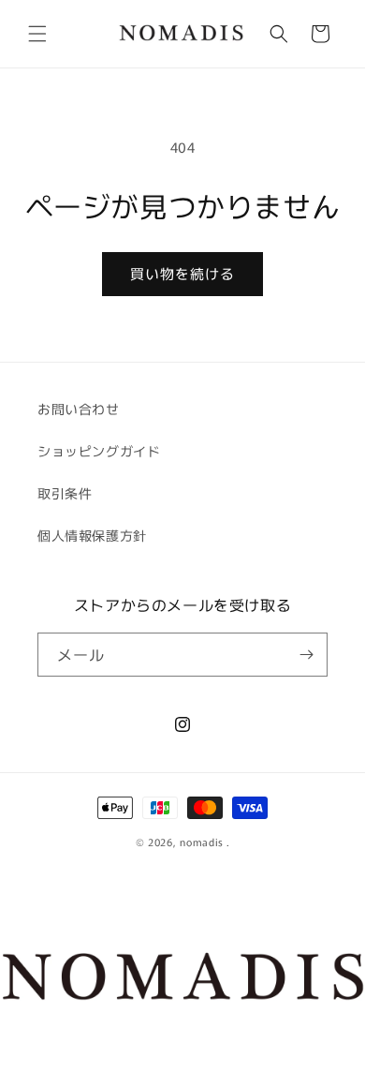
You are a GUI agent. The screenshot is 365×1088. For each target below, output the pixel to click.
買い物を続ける (182, 273)
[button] (37, 33)
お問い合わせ (78, 408)
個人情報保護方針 (92, 535)
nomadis (202, 841)
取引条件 (64, 493)
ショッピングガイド (98, 450)
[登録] (306, 655)
